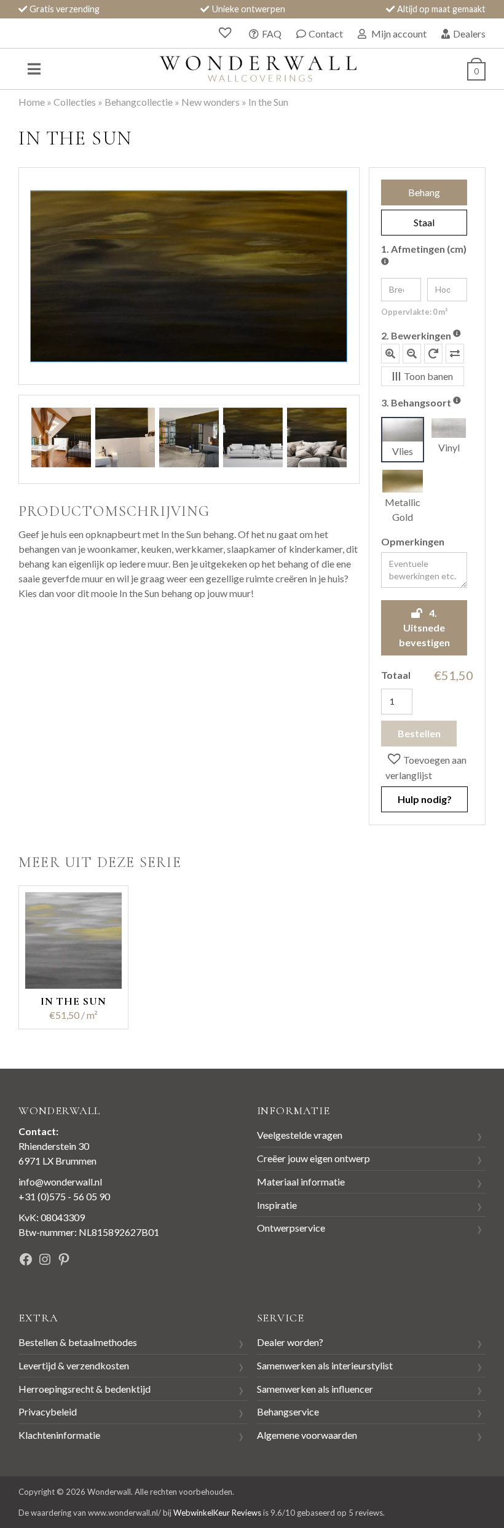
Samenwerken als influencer (315, 1389)
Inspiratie (277, 1205)
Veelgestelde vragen (299, 1135)
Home (31, 102)
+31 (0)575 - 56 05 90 (64, 1196)
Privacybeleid (47, 1411)
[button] (427, 766)
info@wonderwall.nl (60, 1181)
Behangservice (288, 1411)
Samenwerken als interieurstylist (325, 1365)
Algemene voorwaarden (307, 1435)
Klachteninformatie (59, 1435)
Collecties (74, 102)
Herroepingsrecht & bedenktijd (84, 1389)
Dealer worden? (290, 1342)
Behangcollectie (138, 102)
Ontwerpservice (291, 1227)
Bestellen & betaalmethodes (77, 1342)
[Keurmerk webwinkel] (170, 1261)
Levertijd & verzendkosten (73, 1365)
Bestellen (419, 733)
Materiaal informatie (301, 1181)
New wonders (210, 102)
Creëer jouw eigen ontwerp (313, 1158)
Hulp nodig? (425, 799)
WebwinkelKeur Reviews (217, 1513)
